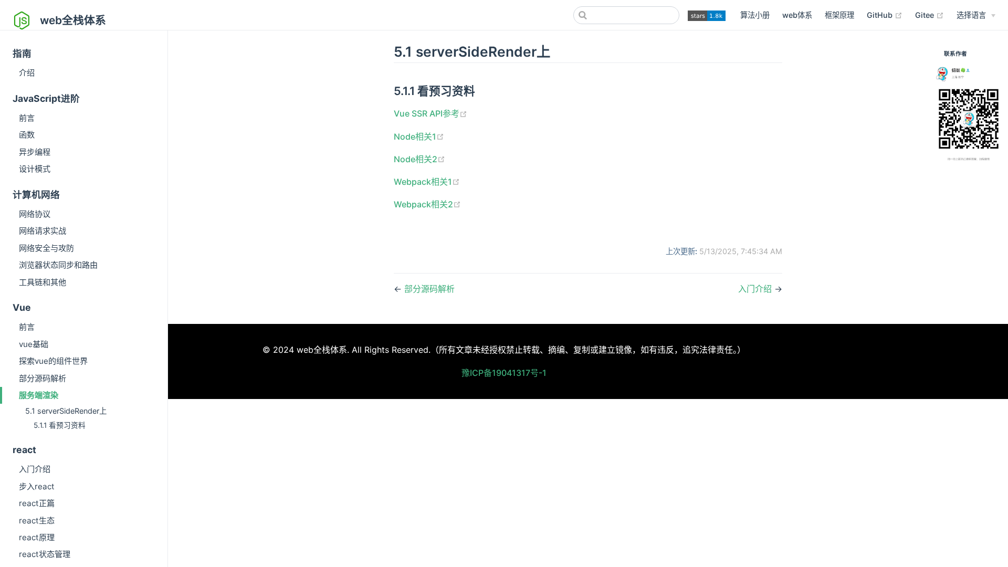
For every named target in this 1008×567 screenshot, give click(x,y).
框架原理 (839, 14)
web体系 (797, 14)
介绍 (27, 73)
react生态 (37, 521)
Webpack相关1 (423, 181)
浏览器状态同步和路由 (58, 265)
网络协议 (34, 214)
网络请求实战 (42, 231)
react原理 (37, 537)
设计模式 (34, 169)
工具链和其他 (42, 282)
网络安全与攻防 (46, 248)
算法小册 (755, 14)
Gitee (925, 14)
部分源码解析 (42, 378)
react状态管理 (44, 554)
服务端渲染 (38, 395)
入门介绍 (34, 469)
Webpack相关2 (423, 204)
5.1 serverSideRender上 (66, 410)
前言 (27, 118)
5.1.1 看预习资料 (60, 425)
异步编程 (34, 152)
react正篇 (37, 503)
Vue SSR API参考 (426, 113)
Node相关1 (415, 136)
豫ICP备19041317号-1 (504, 373)
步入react (37, 486)
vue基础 (33, 344)
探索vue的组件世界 (53, 361)
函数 (27, 135)
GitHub (881, 14)
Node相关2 (415, 159)
